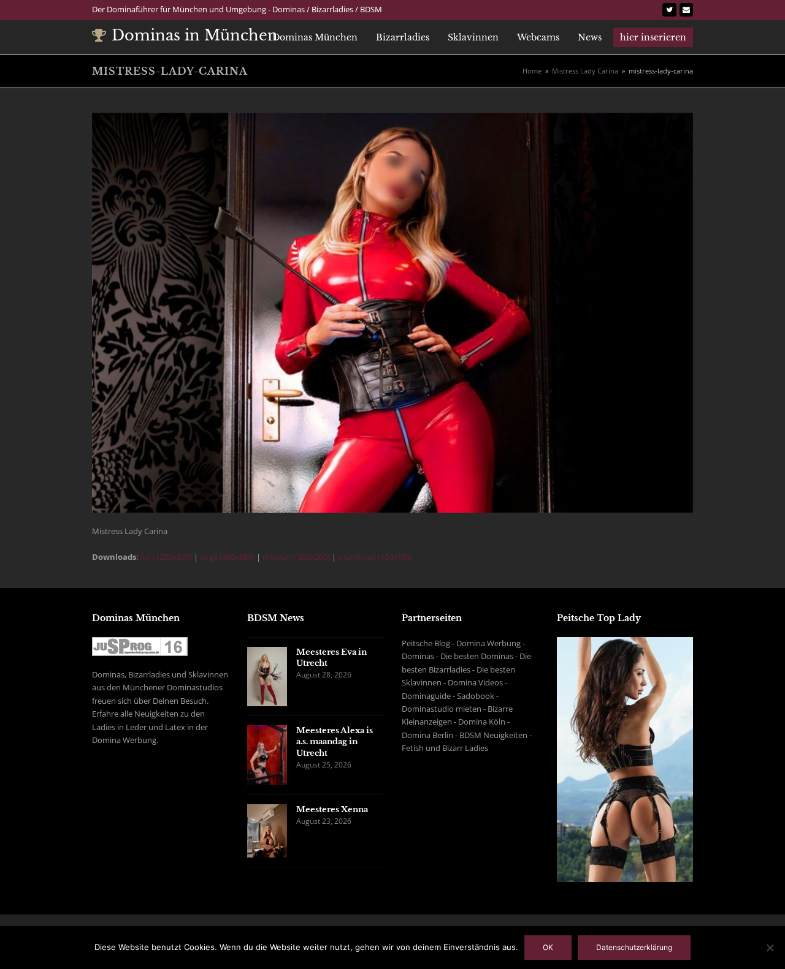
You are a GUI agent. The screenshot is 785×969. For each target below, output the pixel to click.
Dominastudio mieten (441, 708)
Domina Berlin (427, 735)
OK (548, 947)
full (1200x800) (166, 556)
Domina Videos (475, 682)
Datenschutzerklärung (634, 947)
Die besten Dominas (476, 656)
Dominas (418, 656)
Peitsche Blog (426, 643)
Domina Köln (481, 721)
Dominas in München (195, 35)
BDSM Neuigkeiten (493, 735)
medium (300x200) (296, 556)
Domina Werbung (488, 643)
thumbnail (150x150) (375, 556)
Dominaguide (426, 695)
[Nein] (770, 947)
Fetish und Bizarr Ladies (445, 747)
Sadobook (475, 695)
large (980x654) (227, 556)
